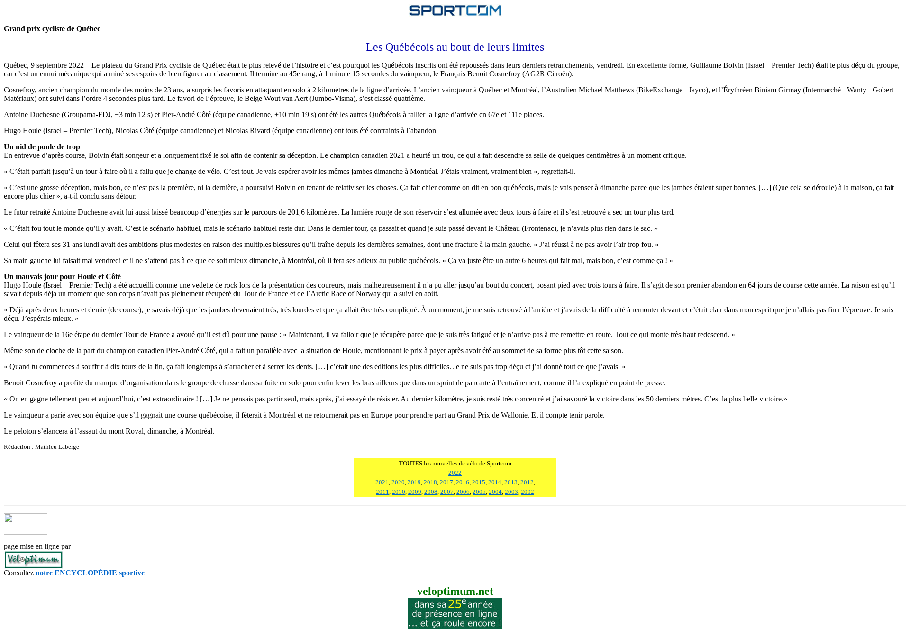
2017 (446, 482)
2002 (527, 491)
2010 (398, 491)
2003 (511, 491)
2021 (382, 482)
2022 (455, 472)
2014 (494, 482)
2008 (430, 491)
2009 (414, 491)
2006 (463, 491)
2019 (414, 482)
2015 (478, 482)
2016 (462, 482)
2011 (382, 491)
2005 (479, 491)
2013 (511, 482)
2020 (398, 482)
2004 (495, 491)
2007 (447, 491)
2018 (430, 482)
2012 (527, 482)
